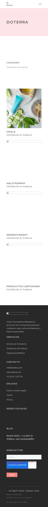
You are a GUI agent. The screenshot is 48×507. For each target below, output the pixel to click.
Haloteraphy (16, 183)
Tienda (9, 395)
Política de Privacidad (17, 502)
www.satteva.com (14, 372)
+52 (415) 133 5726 (15, 376)
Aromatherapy (17, 235)
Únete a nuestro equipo (16, 390)
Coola (11, 131)
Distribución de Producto (17, 348)
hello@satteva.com (14, 367)
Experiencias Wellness (16, 353)
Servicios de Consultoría (16, 344)
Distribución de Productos (17, 67)
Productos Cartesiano (23, 286)
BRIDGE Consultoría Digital (19, 497)
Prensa (9, 399)
